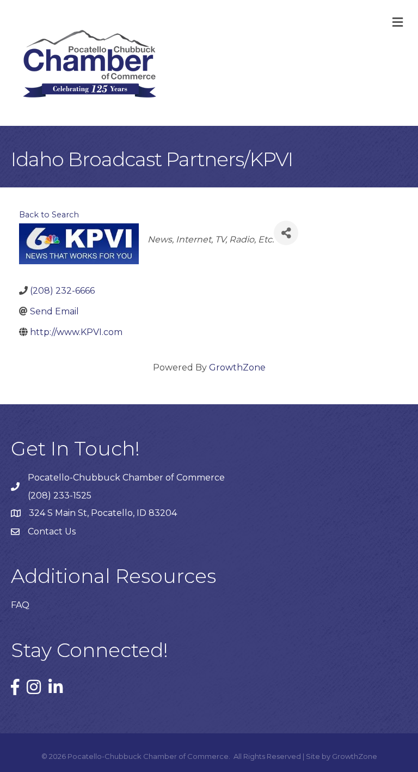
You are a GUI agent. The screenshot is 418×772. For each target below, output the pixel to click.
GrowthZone (237, 367)
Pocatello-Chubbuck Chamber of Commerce (126, 477)
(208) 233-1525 (59, 495)
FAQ (20, 605)
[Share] (286, 233)
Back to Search (49, 215)
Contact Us (52, 531)
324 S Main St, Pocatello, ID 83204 (103, 513)
